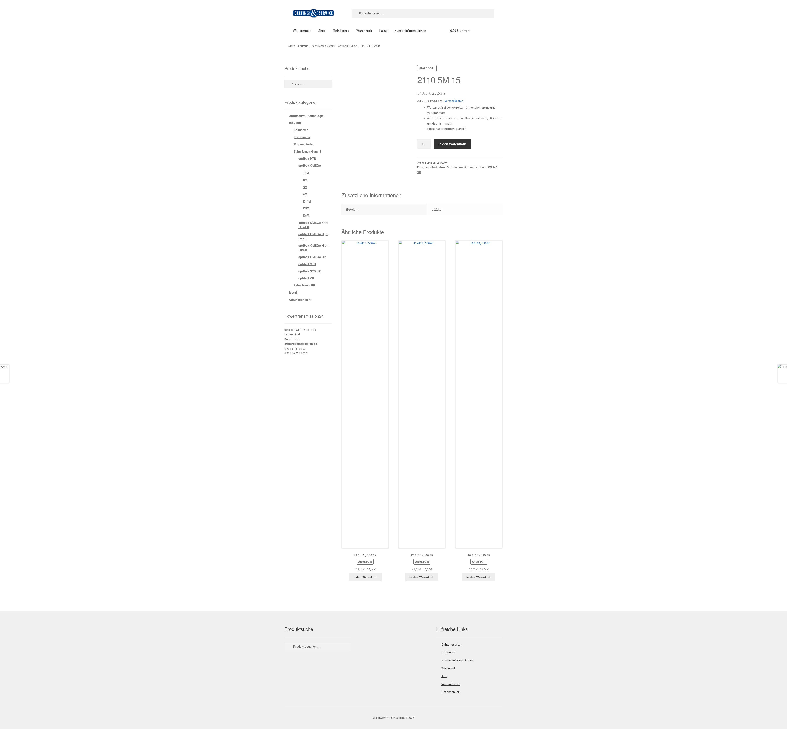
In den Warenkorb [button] (365, 577)
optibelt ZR (306, 278)
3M (305, 180)
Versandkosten (454, 101)
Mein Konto (341, 30)
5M (362, 46)
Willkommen (302, 30)
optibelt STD (307, 264)
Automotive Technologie (306, 116)
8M (305, 194)
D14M (307, 201)
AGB (444, 676)
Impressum (449, 652)
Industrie (303, 46)
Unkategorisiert (300, 300)
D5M (306, 208)
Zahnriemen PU (304, 285)
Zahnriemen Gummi (323, 46)
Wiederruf (448, 668)
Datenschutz (450, 692)
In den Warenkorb (452, 143)
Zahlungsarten (451, 644)
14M (306, 173)
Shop (322, 30)
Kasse (383, 30)
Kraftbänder (302, 137)
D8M (306, 215)
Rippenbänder (304, 144)
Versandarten (450, 684)
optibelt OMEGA (348, 46)
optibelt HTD (307, 158)
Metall (293, 292)
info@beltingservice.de (300, 344)
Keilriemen (301, 130)
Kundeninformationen (410, 30)
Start (291, 46)
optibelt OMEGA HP (312, 257)
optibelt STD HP (309, 271)
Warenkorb (364, 30)
